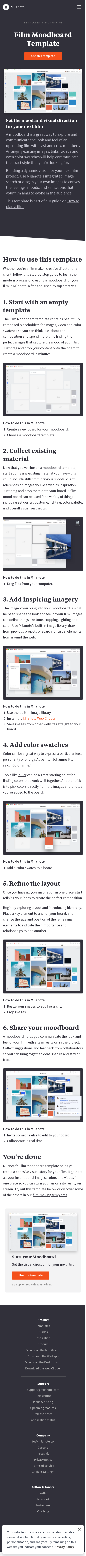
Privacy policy (43, 1459)
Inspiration (43, 1338)
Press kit (43, 1453)
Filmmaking (53, 22)
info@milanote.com (43, 1441)
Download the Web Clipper (43, 1368)
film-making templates (50, 1195)
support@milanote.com (43, 1390)
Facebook (43, 1499)
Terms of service (43, 1466)
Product (43, 1344)
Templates (32, 22)
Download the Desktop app (43, 1362)
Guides (43, 1332)
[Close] (79, 1529)
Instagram (43, 1505)
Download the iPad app (43, 1356)
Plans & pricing (43, 1402)
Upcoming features (43, 1408)
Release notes (43, 1414)
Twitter (43, 1493)
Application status (43, 1420)
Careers (43, 1447)
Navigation (79, 7)
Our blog (43, 1511)
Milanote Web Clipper (39, 718)
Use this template (43, 56)
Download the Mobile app (43, 1350)
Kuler (22, 775)
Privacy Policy (64, 1547)
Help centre (43, 1396)
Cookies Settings (43, 1472)
